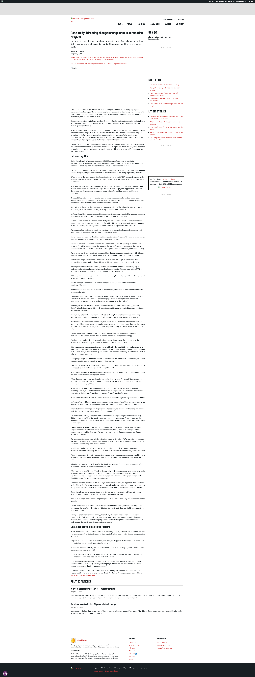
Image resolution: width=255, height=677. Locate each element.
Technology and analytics (117, 64)
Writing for (134, 645)
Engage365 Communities (235, 1)
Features (141, 24)
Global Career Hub (248, 1)
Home (120, 24)
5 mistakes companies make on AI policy (164, 85)
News (129, 24)
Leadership (155, 24)
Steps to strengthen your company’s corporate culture (166, 133)
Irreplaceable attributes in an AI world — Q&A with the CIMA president (166, 118)
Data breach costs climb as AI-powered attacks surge (166, 128)
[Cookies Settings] (5, 673)
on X (131, 651)
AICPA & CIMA (223, 1)
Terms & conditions (111, 671)
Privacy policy (98, 671)
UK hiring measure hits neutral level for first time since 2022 (166, 139)
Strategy (180, 24)
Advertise (132, 648)
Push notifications (81, 640)
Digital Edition (169, 19)
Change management (79, 64)
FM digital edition (168, 179)
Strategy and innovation (97, 64)
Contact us (132, 642)
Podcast (181, 19)
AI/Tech (168, 24)
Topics (131, 660)
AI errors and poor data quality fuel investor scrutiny (159, 38)
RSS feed (132, 654)
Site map (132, 657)
